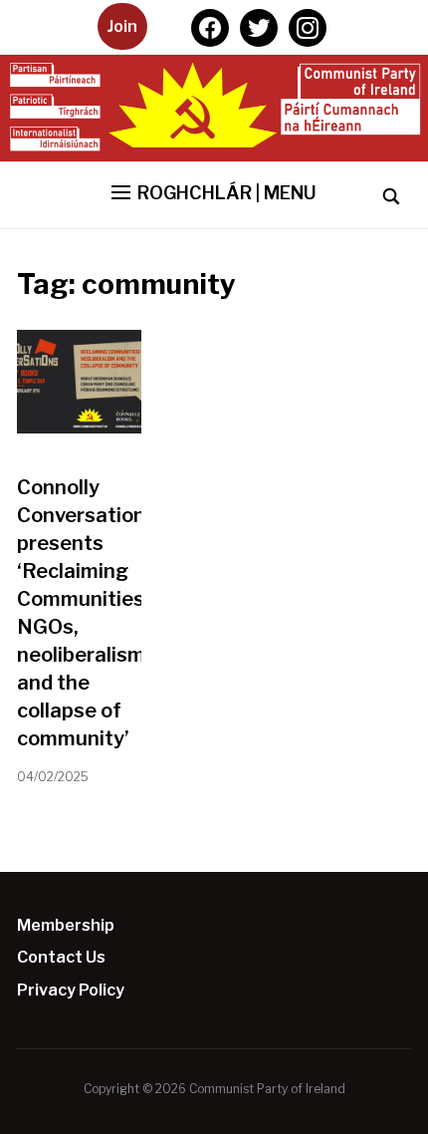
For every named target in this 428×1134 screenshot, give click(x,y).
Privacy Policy (70, 990)
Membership (65, 925)
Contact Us (61, 957)
